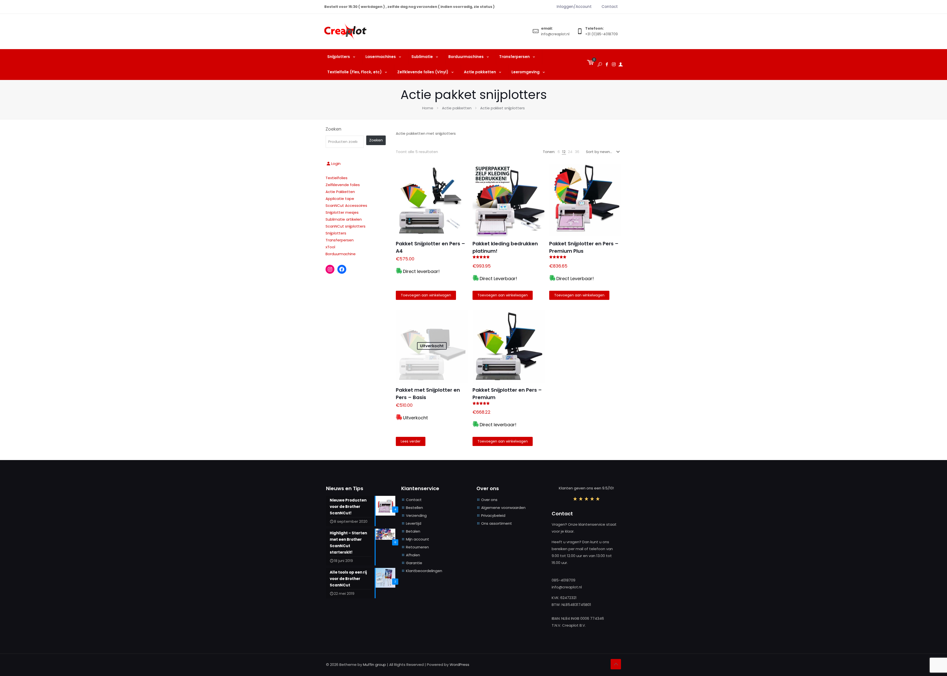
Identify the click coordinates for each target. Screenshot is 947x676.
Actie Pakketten (340, 191)
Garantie (414, 562)
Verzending (416, 515)
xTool (330, 247)
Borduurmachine (341, 253)
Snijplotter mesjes (342, 212)
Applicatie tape (340, 198)
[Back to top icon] (616, 664)
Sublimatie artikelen (344, 219)
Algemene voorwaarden (503, 507)
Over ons (489, 499)
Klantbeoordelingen (424, 570)
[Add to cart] (460, 171)
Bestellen (414, 507)
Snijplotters (336, 233)
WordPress (459, 664)
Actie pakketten (457, 108)
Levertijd (413, 523)
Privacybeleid (493, 515)
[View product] (460, 181)
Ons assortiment (496, 523)
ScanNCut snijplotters (345, 226)
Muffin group (374, 664)
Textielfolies (336, 177)
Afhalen (413, 555)
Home (427, 108)
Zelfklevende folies (343, 184)
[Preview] (460, 192)
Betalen (413, 531)
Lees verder (410, 441)
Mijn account (417, 539)
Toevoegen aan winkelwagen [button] (426, 295)
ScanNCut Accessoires (346, 205)
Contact (414, 499)
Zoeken (333, 129)
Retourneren (417, 547)
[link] (558, 151)
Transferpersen (340, 240)
